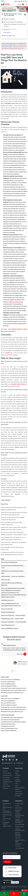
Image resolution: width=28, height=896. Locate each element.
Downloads (18, 796)
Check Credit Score (14, 874)
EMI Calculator (12, 867)
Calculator (17, 775)
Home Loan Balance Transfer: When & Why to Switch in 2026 (12, 548)
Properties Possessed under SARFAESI (19, 815)
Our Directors (6, 779)
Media (16, 785)
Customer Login (19, 803)
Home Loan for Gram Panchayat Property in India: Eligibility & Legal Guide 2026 (13, 508)
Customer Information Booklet (20, 829)
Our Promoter (6, 777)
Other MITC (18, 838)
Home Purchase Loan (7, 804)
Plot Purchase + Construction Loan (7, 812)
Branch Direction (9, 36)
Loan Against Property (6, 823)
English (2, 1)
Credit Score (18, 791)
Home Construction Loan (7, 808)
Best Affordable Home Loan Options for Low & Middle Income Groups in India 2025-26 (13, 538)
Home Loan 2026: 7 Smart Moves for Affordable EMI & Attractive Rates (13, 543)
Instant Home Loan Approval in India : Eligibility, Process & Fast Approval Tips (12, 518)
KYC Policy (17, 846)
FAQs (16, 783)
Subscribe (7, 861)
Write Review (6, 32)
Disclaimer (5, 788)
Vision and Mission (7, 775)
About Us (5, 771)
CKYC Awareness (19, 848)
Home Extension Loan (7, 819)
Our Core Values (7, 773)
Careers (17, 771)
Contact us (5, 784)
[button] (10, 671)
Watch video (20, 654)
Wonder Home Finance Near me (9, 44)
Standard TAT (18, 844)
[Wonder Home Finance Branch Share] (25, 15)
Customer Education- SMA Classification (19, 820)
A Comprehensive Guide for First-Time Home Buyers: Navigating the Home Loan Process (12, 553)
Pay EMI (17, 777)
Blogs (16, 773)
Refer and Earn (18, 793)
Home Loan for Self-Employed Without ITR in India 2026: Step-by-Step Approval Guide (14, 513)
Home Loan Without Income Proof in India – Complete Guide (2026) (12, 523)
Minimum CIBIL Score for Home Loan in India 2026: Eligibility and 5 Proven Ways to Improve (14, 528)
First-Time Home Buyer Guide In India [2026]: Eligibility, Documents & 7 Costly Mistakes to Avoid (14, 533)
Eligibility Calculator (14, 871)
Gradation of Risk (19, 827)
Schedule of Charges (18, 810)
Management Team (7, 782)
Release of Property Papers (20, 841)
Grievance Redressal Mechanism (18, 834)
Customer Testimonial (18, 780)
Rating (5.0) (7, 29)
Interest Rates (18, 808)
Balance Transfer (7, 826)
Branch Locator (6, 786)
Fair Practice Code (19, 824)
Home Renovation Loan (7, 815)
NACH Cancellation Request (20, 788)
